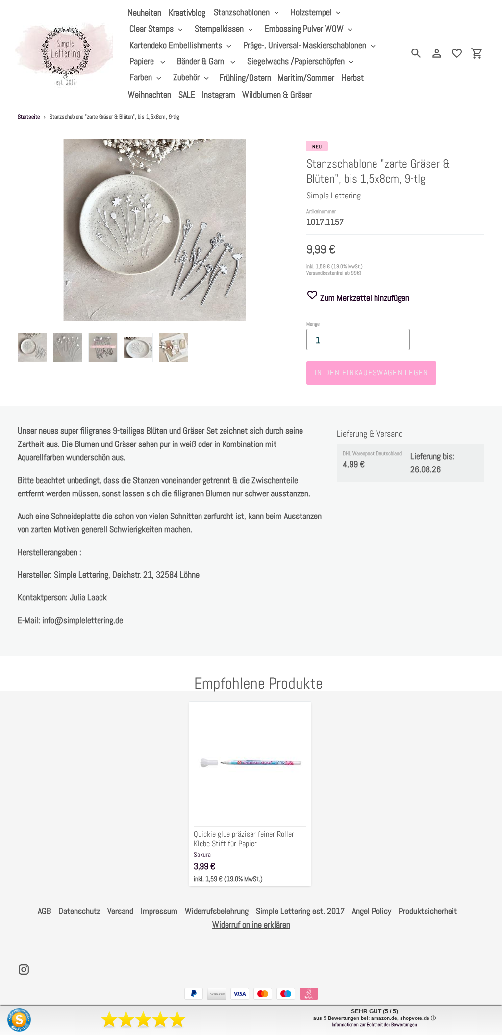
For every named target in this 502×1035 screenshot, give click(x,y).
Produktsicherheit (428, 910)
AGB (44, 910)
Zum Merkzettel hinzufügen (363, 297)
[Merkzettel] (457, 53)
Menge (313, 323)
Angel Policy (371, 910)
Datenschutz (79, 910)
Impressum (159, 910)
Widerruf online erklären (251, 924)
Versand (120, 910)
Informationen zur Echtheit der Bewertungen (374, 1024)
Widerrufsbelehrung (217, 910)
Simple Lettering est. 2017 (300, 910)
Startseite (29, 117)
